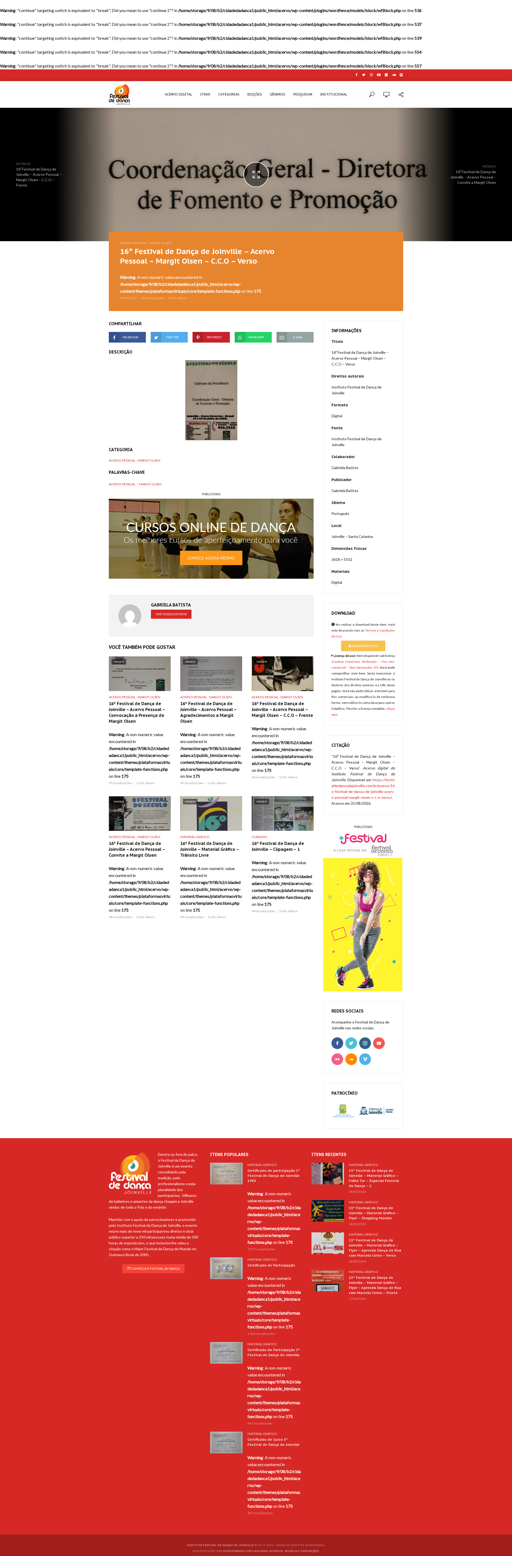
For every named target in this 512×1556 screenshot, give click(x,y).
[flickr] (337, 1059)
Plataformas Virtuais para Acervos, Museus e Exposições (271, 1551)
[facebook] (337, 1043)
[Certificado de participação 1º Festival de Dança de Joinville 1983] (226, 1173)
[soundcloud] (351, 1059)
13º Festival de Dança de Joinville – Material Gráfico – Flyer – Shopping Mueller (373, 1213)
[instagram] (365, 1043)
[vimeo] (365, 1059)
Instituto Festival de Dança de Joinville (220, 1545)
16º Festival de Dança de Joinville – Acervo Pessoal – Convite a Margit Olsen (137, 849)
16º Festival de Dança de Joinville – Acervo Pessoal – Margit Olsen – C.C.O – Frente (282, 709)
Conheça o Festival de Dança (155, 1269)
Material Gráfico (195, 837)
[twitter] (351, 1043)
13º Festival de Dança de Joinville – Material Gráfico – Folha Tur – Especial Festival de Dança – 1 (374, 1178)
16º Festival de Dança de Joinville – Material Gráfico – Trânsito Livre (209, 849)
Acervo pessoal (122, 484)
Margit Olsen (150, 484)
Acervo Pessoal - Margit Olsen (145, 243)
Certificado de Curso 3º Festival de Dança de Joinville (273, 1442)
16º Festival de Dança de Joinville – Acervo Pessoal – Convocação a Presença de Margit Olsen (137, 712)
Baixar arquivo (364, 646)
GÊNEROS (277, 94)
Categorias (228, 94)
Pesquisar (302, 94)
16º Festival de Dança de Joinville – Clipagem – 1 (278, 846)
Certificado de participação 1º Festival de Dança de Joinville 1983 (273, 1175)
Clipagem (259, 837)
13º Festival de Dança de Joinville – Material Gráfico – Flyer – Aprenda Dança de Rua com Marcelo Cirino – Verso (375, 1248)
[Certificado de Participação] (226, 1268)
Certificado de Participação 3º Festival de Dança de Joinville (273, 1352)
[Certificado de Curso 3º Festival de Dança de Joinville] (226, 1442)
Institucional (333, 94)
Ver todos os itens (171, 614)
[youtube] (379, 1043)
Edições (254, 94)
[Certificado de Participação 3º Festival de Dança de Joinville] (226, 1353)
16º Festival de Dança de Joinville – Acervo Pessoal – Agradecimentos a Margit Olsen (208, 712)
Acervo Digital (178, 94)
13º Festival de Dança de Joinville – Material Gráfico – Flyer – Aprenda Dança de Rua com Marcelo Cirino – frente (375, 1285)
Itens (205, 94)
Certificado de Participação (271, 1265)
